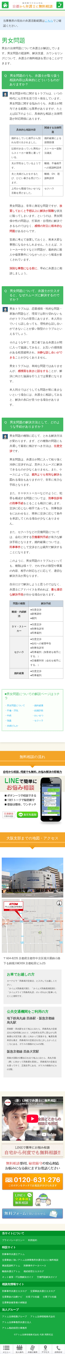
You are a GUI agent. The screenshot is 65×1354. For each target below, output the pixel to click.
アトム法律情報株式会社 (42, 1316)
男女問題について (16, 705)
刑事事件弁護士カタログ (14, 1291)
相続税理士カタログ (34, 1271)
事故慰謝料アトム (11, 1265)
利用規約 (32, 1240)
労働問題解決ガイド (47, 1277)
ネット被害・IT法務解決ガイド (17, 1277)
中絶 (9, 715)
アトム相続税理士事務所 (14, 1328)
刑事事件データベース (35, 1265)
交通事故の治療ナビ (12, 1296)
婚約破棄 (38, 705)
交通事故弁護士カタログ (42, 1291)
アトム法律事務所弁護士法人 (16, 1322)
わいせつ (38, 715)
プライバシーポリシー (13, 1240)
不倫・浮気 (12, 710)
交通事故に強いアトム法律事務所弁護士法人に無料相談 (30, 1260)
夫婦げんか (12, 725)
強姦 (9, 720)
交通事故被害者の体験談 (14, 1302)
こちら (49, 20)
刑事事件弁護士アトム (13, 1254)
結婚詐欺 (38, 710)
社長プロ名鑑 (32, 1296)
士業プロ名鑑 (49, 1296)
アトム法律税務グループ (14, 1316)
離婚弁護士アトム (11, 1271)
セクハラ (38, 720)
